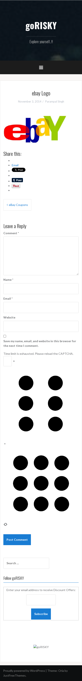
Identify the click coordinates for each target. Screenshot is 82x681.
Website (9, 317)
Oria (61, 670)
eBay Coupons (18, 205)
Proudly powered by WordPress (24, 670)
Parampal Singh (54, 101)
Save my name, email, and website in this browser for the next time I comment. (39, 343)
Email (8, 298)
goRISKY (41, 25)
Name (8, 279)
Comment (11, 233)
